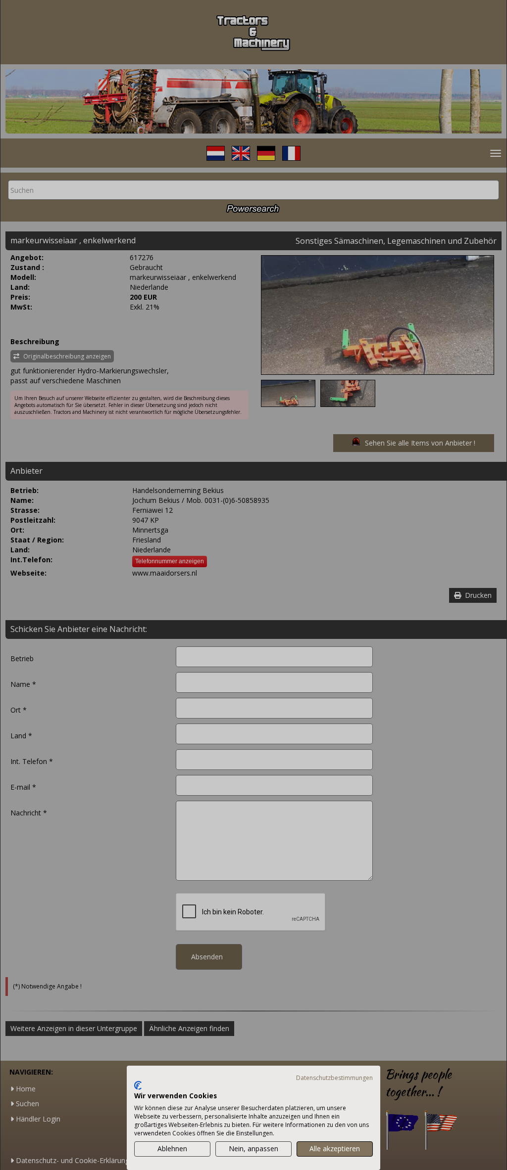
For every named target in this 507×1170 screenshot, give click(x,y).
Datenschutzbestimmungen (334, 1078)
